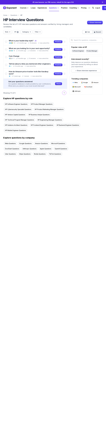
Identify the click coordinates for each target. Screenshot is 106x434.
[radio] (87, 32)
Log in (97, 8)
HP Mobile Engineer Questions (15, 130)
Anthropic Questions (29, 149)
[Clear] (18, 32)
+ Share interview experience (86, 70)
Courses (23, 8)
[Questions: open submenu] (58, 8)
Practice (64, 8)
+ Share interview (95, 22)
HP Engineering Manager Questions (50, 120)
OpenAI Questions (61, 149)
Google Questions (25, 143)
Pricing (83, 8)
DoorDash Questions (12, 149)
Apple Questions (45, 149)
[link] (35, 42)
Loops (33, 8)
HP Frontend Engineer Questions (42, 125)
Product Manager (92, 51)
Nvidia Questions (40, 154)
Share (58, 84)
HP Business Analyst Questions (39, 115)
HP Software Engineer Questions (16, 104)
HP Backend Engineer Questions (68, 125)
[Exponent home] (10, 8)
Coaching (73, 8)
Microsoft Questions (58, 143)
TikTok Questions (55, 154)
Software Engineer (78, 51)
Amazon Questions (41, 143)
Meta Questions (10, 143)
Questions (53, 8)
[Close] (102, 2)
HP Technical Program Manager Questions (19, 120)
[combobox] (7, 32)
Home (5, 15)
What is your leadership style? (23, 41)
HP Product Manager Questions (41, 104)
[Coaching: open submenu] (78, 8)
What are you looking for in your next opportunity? (29, 48)
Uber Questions (10, 154)
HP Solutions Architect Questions (16, 125)
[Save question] (64, 42)
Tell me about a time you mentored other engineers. (30, 64)
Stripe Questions (25, 154)
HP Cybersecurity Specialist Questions (18, 109)
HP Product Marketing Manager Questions (49, 109)
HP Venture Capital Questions (15, 115)
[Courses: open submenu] (28, 8)
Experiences (42, 8)
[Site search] (93, 8)
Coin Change (14, 56)
